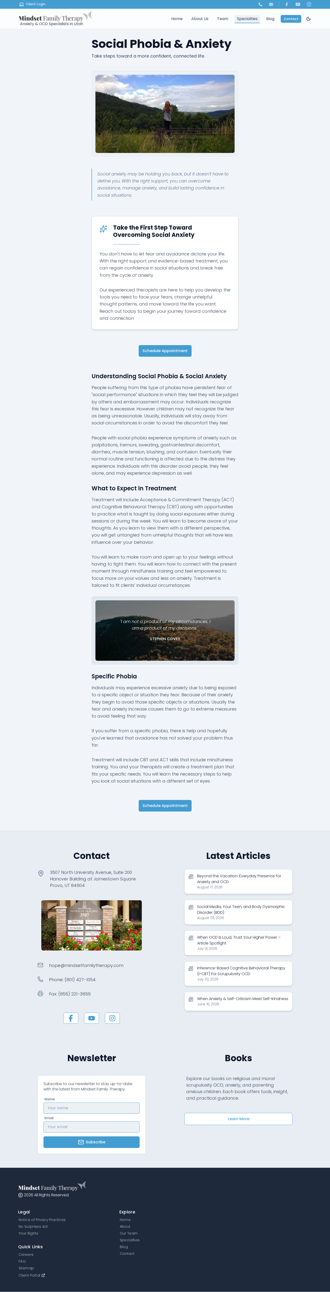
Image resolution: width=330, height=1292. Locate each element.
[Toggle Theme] (308, 18)
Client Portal (29, 1275)
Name (49, 1099)
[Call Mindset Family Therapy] (260, 4)
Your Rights (28, 1233)
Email (49, 1118)
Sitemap (26, 1268)
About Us (199, 19)
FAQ (22, 1261)
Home (177, 19)
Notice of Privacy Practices (42, 1219)
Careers (26, 1254)
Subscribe (95, 1142)
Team (222, 19)
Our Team (129, 1233)
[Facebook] (287, 4)
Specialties (247, 19)
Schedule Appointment (165, 351)
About (125, 1226)
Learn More (238, 1119)
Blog (270, 19)
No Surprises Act (33, 1226)
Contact (291, 18)
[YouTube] (297, 4)
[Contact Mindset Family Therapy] (271, 4)
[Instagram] (309, 4)
